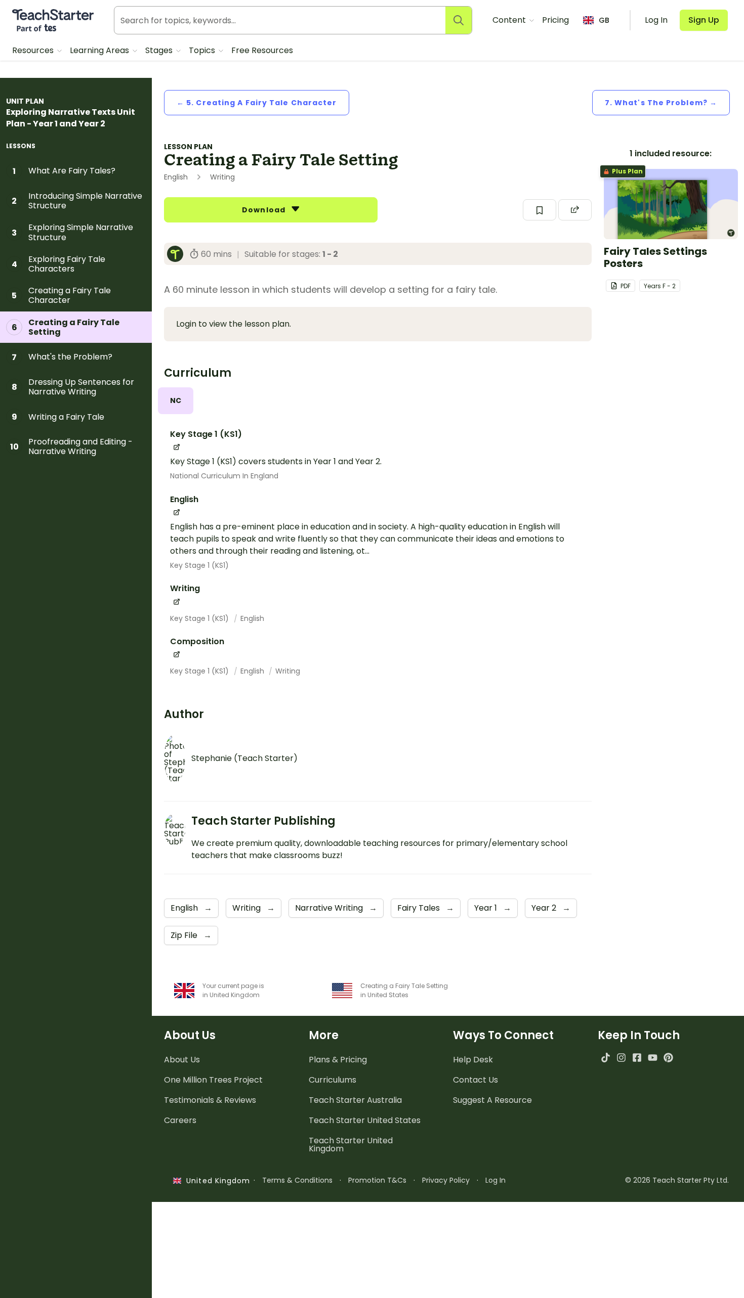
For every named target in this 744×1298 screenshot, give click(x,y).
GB (604, 20)
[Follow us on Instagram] (621, 1057)
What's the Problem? (62, 357)
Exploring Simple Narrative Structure (72, 232)
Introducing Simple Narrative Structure (77, 200)
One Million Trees (213, 1080)
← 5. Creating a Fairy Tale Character (257, 103)
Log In (495, 1180)
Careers (180, 1120)
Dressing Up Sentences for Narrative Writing (73, 386)
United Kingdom (216, 1181)
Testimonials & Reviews (210, 1100)
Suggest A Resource (492, 1100)
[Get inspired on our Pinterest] (668, 1057)
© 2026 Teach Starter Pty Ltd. (677, 1180)
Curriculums (332, 1080)
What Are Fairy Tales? (64, 171)
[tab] (175, 400)
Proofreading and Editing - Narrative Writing (71, 446)
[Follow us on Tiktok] (605, 1057)
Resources (34, 50)
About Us (182, 1059)
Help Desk (473, 1059)
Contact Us (475, 1080)
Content (510, 20)
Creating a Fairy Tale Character (61, 295)
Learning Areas (100, 50)
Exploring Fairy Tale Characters (59, 264)
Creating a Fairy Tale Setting (66, 326)
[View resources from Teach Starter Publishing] (178, 254)
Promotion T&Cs (377, 1180)
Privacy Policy (446, 1180)
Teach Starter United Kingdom (351, 1144)
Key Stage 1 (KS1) (199, 565)
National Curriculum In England (224, 476)
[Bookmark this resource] (539, 209)
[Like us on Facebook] (637, 1057)
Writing (287, 671)
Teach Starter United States (365, 1120)
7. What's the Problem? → (661, 103)
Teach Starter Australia (355, 1100)
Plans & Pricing (338, 1059)
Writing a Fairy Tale (58, 417)
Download (264, 210)
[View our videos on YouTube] (652, 1057)
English (252, 618)
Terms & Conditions (297, 1180)
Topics (203, 50)
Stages (160, 50)
